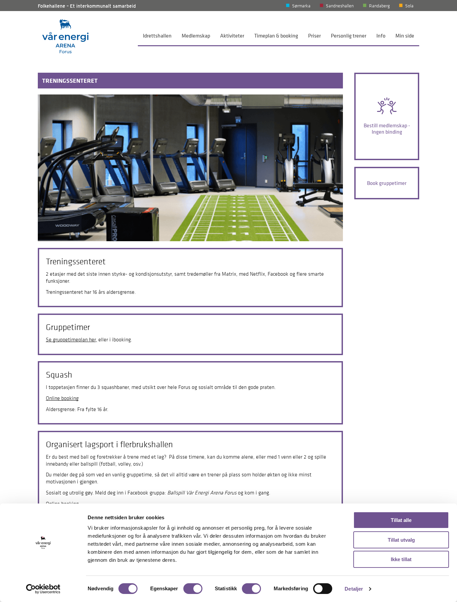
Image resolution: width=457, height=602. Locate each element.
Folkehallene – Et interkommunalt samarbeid (87, 6)
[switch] (192, 588)
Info (380, 35)
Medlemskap (196, 35)
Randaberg (379, 6)
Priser (314, 35)
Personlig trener (348, 35)
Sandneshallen (340, 6)
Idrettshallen (157, 35)
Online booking (62, 398)
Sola (409, 6)
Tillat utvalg (401, 540)
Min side (404, 35)
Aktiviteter (232, 35)
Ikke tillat (401, 559)
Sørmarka (301, 6)
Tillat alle (401, 520)
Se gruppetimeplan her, (71, 339)
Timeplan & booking (276, 35)
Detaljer (354, 589)
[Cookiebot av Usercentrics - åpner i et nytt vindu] (43, 589)
